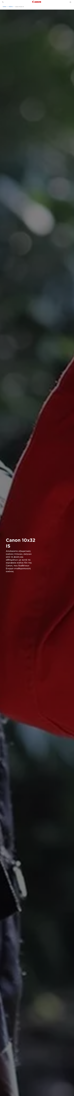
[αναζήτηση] (2, 2)
